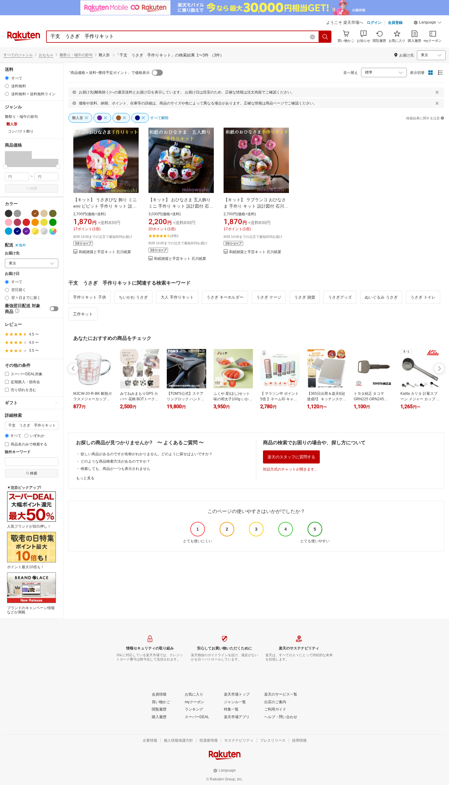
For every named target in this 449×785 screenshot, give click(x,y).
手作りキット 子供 (89, 297)
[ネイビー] (17, 231)
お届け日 (12, 274)
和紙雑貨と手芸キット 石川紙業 (105, 252)
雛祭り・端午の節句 (76, 55)
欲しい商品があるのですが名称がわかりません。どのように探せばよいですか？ (147, 454)
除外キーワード (18, 452)
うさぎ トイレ (423, 297)
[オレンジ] (35, 222)
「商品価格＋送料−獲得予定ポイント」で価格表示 (108, 73)
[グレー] (17, 213)
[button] (428, 23)
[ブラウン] (35, 213)
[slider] (5, 166)
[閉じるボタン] (437, 92)
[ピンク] (8, 222)
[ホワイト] (26, 213)
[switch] (54, 308)
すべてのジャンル (18, 55)
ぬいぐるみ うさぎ (381, 297)
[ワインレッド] (17, 222)
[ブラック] (8, 213)
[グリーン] (53, 222)
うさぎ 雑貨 (304, 297)
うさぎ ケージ (268, 297)
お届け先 (12, 253)
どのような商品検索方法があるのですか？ (115, 461)
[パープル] (26, 231)
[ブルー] (8, 231)
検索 (33, 188)
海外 (22, 245)
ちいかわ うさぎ (133, 297)
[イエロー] (44, 222)
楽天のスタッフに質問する (291, 457)
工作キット (83, 314)
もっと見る (85, 478)
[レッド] (26, 222)
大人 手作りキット (177, 297)
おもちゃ (46, 55)
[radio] (7, 78)
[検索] (325, 37)
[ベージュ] (44, 213)
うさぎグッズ (340, 297)
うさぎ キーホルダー (224, 297)
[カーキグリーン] (53, 213)
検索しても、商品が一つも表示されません (115, 469)
